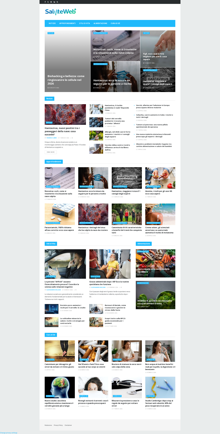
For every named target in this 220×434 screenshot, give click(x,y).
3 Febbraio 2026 (113, 287)
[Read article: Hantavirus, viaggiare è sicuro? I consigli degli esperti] (127, 178)
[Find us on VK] (54, 2)
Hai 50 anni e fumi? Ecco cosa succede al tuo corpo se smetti (91, 365)
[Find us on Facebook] (45, 2)
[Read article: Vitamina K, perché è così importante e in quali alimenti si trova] (155, 295)
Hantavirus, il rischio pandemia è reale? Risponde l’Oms (117, 107)
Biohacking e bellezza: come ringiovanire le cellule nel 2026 (66, 79)
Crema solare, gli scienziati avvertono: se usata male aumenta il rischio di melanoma (159, 230)
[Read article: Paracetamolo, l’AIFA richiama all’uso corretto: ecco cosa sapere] (60, 214)
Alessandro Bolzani (54, 290)
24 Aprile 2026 (110, 153)
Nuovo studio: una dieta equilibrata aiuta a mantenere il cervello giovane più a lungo (59, 403)
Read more (52, 152)
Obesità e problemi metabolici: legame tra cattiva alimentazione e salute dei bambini (154, 145)
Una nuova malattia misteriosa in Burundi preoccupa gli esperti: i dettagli (153, 135)
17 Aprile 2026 (142, 130)
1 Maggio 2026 (110, 126)
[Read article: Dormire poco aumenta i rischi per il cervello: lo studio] (51, 309)
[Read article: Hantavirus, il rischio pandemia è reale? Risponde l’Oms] (96, 109)
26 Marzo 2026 (84, 370)
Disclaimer (68, 425)
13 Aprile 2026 (143, 275)
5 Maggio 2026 (84, 233)
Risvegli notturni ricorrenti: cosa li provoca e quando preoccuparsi (93, 401)
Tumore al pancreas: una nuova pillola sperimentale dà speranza (152, 126)
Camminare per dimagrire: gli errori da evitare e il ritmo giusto (59, 365)
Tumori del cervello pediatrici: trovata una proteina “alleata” (115, 120)
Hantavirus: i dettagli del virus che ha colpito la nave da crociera (93, 228)
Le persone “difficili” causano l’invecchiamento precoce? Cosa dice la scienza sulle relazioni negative (62, 284)
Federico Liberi (52, 138)
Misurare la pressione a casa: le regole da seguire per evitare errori (125, 403)
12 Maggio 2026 (149, 88)
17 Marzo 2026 (117, 409)
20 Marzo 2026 (50, 409)
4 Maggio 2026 (117, 235)
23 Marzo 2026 (151, 372)
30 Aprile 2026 (151, 235)
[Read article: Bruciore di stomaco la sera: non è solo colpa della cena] (127, 351)
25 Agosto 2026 (54, 88)
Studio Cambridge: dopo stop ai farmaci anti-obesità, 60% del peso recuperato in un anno (159, 403)
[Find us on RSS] (57, 2)
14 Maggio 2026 (99, 88)
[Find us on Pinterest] (51, 2)
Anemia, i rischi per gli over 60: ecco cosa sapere (158, 192)
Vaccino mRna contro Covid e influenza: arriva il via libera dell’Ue (117, 147)
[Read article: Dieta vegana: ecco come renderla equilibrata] (155, 263)
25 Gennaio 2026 (66, 310)
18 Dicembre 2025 (111, 313)
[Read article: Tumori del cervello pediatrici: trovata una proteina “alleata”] (96, 122)
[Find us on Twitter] (48, 2)
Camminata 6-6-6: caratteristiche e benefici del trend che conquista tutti (127, 230)
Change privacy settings (8, 433)
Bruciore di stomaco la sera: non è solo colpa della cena (126, 365)
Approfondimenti (67, 23)
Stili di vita (84, 23)
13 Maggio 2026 (149, 63)
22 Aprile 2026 (142, 111)
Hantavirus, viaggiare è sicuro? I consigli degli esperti (157, 82)
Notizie (52, 23)
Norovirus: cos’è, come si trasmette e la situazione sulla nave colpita (114, 51)
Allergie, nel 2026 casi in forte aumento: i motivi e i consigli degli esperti (117, 134)
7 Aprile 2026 (141, 149)
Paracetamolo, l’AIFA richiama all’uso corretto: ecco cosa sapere (59, 228)
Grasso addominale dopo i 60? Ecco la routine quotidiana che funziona (109, 282)
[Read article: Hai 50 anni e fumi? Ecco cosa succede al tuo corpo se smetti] (93, 351)
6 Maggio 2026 (50, 233)
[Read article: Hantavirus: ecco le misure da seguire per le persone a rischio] (93, 178)
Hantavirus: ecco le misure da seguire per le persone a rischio (112, 82)
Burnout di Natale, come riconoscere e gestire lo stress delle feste (115, 307)
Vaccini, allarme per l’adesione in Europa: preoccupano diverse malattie (153, 106)
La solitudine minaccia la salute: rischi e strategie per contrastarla (72, 320)
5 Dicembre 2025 (66, 326)
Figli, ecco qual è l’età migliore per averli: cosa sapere (155, 56)
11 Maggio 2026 (64, 138)
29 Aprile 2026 (110, 139)
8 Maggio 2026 (110, 113)
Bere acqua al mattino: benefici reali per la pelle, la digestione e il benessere (160, 367)
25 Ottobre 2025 (111, 326)
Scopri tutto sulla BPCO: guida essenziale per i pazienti (115, 320)
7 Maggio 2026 (151, 197)
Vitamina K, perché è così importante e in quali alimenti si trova (155, 302)
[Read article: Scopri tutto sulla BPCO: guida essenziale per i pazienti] (96, 322)
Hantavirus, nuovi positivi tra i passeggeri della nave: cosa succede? (62, 131)
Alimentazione (100, 23)
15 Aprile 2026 (142, 140)
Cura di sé (115, 23)
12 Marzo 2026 (151, 409)
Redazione (48, 425)
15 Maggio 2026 (99, 57)
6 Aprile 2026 (50, 370)
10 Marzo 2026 (68, 290)
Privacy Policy (58, 425)
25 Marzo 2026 (143, 306)
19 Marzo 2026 (84, 406)
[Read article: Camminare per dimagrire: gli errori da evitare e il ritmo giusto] (60, 351)
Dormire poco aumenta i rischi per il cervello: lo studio (72, 306)
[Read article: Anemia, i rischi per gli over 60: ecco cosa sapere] (160, 178)
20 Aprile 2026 (142, 120)
